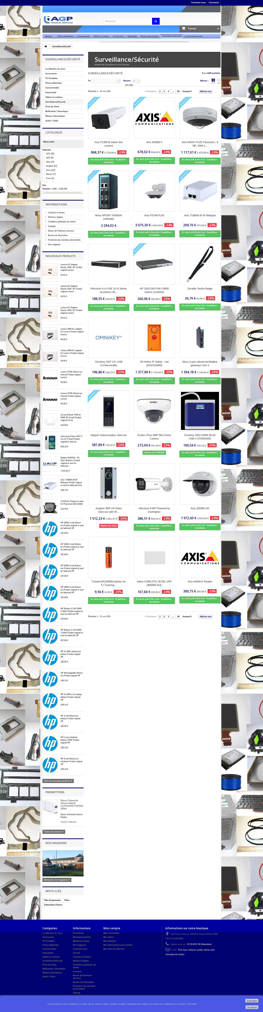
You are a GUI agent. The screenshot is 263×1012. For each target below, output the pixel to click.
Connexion (214, 2)
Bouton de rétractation (57, 235)
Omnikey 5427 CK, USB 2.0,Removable (108, 363)
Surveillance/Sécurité (171, 36)
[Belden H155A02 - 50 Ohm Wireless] (50, 464)
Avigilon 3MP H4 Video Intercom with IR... (109, 510)
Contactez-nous (198, 2)
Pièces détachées (65, 36)
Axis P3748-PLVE (154, 215)
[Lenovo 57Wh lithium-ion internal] (50, 378)
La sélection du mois (193, 36)
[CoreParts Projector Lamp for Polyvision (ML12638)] (50, 507)
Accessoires (118, 36)
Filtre (66, 900)
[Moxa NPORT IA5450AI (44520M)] (109, 191)
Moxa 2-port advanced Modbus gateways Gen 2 (199, 363)
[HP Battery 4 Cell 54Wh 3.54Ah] (50, 614)
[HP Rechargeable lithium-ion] (50, 679)
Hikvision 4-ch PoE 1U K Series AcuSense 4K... (109, 290)
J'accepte (252, 1001)
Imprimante (50, 92)
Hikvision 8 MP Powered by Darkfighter (154, 510)
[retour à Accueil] (46, 47)
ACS (50, 153)
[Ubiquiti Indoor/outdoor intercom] (109, 411)
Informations (56, 204)
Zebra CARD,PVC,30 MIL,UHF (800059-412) (154, 583)
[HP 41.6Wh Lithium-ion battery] (50, 657)
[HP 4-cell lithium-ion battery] (50, 722)
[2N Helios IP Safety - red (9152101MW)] (154, 338)
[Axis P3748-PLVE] (154, 191)
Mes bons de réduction (114, 949)
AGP (49, 158)
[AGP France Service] (70, 20)
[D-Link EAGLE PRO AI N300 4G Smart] (50, 421)
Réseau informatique (150, 36)
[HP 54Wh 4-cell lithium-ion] (50, 529)
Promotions (55, 792)
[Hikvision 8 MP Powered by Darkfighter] (154, 484)
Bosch (51, 174)
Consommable (83, 36)
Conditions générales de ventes (61, 222)
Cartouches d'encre (53, 905)
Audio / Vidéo (51, 121)
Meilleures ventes (81, 941)
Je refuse (252, 1007)
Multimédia (132, 36)
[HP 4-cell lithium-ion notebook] (50, 765)
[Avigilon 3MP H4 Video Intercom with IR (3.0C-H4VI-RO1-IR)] (109, 484)
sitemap (76, 993)
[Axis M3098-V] (154, 118)
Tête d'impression (52, 900)
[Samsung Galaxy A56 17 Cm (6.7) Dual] (50, 442)
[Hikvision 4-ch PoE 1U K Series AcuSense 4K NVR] (109, 264)
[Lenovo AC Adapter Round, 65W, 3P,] (50, 270)
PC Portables (51, 78)
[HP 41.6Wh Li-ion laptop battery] (50, 700)
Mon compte (111, 928)
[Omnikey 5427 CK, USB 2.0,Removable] (109, 338)
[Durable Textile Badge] (200, 264)
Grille (213, 83)
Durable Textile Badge (200, 288)
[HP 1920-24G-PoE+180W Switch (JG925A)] (154, 264)
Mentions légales (55, 217)
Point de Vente (52, 106)
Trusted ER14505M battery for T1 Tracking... (108, 583)
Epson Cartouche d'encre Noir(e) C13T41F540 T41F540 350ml (72, 804)
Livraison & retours (56, 212)
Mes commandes (111, 933)
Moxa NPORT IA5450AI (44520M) (108, 217)
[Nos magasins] (63, 863)
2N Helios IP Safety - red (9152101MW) (154, 363)
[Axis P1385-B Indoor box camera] (109, 118)
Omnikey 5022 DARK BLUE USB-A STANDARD (200, 437)
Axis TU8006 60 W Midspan (200, 215)
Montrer (127, 81)
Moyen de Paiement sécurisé (60, 231)
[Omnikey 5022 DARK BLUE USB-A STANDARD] (200, 411)
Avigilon (51, 166)
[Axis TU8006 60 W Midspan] (50, 486)
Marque (48, 36)
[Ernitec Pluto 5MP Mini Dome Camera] (154, 411)
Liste (219, 83)
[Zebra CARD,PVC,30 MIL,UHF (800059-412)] (154, 557)
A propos (51, 226)
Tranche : (46, 189)
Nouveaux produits (61, 256)
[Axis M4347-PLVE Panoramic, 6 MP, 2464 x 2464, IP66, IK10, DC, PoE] (200, 118)
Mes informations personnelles (118, 945)
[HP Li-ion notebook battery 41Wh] (50, 743)
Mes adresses (109, 941)
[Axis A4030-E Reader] (200, 557)
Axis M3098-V (154, 142)
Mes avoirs (108, 937)
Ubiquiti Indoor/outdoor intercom (108, 435)
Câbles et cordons (101, 36)
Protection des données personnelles (64, 240)
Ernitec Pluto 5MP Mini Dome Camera (154, 437)
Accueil (76, 953)
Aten (50, 162)
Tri (89, 81)
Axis (50, 170)
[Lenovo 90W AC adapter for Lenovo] (50, 335)
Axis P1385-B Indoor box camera (109, 144)
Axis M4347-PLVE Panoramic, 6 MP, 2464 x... (200, 144)
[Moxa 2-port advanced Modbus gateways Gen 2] (200, 338)
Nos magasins (54, 244)
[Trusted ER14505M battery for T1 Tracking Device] (109, 557)
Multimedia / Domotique (56, 111)
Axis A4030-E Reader (200, 581)
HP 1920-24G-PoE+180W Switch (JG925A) (154, 290)
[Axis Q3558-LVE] (200, 484)
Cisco (50, 178)
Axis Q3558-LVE (200, 508)
